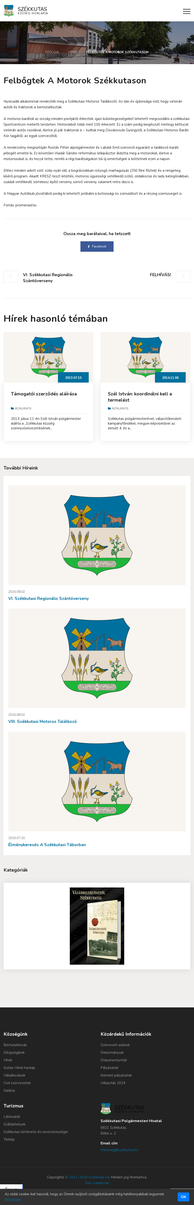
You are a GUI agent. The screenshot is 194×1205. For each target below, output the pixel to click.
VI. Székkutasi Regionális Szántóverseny (48, 598)
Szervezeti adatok (115, 1045)
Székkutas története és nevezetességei (36, 1131)
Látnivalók (12, 1116)
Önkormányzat (112, 1052)
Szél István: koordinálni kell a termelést (140, 397)
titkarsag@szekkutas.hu (119, 1150)
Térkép (9, 1139)
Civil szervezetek (17, 1083)
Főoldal (52, 52)
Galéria (9, 1090)
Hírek (73, 52)
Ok (183, 1197)
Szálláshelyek (14, 1124)
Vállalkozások (14, 1075)
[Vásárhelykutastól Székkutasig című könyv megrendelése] (97, 926)
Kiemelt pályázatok (116, 1075)
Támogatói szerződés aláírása (44, 394)
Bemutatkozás (15, 1045)
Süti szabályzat (97, 1183)
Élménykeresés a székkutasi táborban (47, 845)
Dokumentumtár (114, 1060)
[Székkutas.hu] (9, 10)
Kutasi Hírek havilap (19, 1067)
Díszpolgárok (14, 1052)
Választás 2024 (113, 1083)
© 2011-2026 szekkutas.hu (87, 1177)
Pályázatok (109, 1067)
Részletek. (13, 1199)
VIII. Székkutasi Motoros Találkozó (42, 721)
